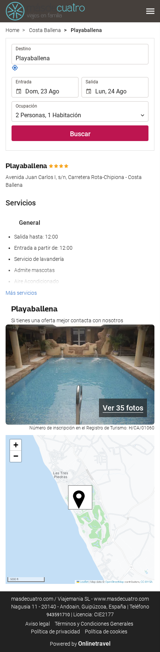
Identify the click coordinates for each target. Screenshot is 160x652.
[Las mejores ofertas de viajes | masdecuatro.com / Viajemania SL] (45, 11)
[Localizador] (15, 69)
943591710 (58, 614)
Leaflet (83, 582)
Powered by (80, 644)
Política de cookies (106, 632)
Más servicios (21, 293)
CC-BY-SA (147, 582)
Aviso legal (37, 624)
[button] (150, 11)
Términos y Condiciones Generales (94, 624)
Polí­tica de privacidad (55, 632)
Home (12, 30)
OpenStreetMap (114, 582)
